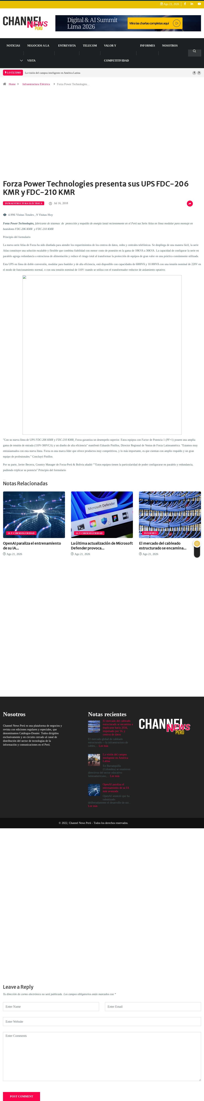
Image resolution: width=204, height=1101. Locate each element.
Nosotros (170, 45)
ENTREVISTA (67, 45)
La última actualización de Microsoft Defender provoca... (102, 545)
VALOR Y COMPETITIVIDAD (116, 53)
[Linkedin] (192, 4)
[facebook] (185, 4)
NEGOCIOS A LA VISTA (38, 53)
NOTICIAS (13, 45)
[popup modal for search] (194, 53)
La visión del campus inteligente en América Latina (52, 72)
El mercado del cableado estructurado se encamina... (162, 545)
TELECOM (90, 45)
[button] (194, 73)
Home (12, 84)
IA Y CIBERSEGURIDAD (21, 533)
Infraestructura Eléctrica (36, 84)
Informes (147, 45)
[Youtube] (199, 4)
